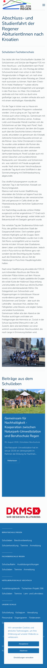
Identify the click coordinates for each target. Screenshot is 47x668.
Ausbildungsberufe (11, 588)
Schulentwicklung (10, 545)
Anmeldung (35, 545)
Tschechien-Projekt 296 (32, 588)
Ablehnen (23, 650)
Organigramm (20, 617)
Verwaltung (32, 612)
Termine (24, 545)
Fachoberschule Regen (13, 556)
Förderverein (34, 617)
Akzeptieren (23, 644)
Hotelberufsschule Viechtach (17, 580)
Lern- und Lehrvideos (33, 593)
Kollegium (20, 612)
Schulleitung (8, 612)
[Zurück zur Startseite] (21, 5)
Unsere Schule (9, 604)
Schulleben (7, 540)
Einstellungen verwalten (23, 657)
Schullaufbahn (8, 564)
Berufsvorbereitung (23, 540)
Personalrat (7, 617)
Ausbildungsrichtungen (28, 564)
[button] (43, 5)
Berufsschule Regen (12, 532)
